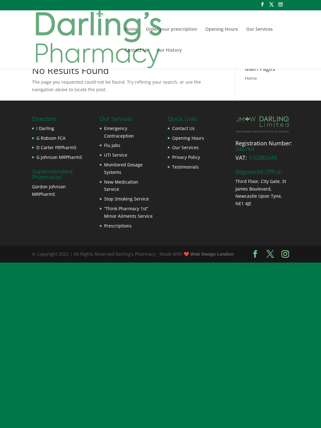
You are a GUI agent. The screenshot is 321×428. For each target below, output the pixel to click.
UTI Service (115, 155)
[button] (262, 124)
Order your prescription (171, 29)
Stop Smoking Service (126, 199)
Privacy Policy (186, 157)
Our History (169, 50)
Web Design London (212, 254)
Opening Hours (221, 29)
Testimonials (185, 167)
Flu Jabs (112, 145)
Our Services (259, 29)
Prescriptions (118, 226)
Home (131, 29)
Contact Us (136, 50)
